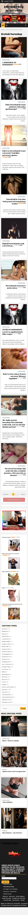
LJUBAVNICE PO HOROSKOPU (11, 64)
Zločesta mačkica (11, 537)
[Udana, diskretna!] (14, 579)
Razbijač (4, 684)
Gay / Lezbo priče (6, 664)
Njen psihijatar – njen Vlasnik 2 (12, 833)
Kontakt (22, 900)
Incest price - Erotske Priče (9, 891)
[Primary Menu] (7, 25)
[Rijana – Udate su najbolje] (14, 726)
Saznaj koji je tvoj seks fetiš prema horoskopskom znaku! (14, 201)
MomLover (4, 679)
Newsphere (15, 905)
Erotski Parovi (5, 656)
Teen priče (4, 692)
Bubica (7, 587)
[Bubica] (14, 595)
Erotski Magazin (6, 654)
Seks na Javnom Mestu (8, 687)
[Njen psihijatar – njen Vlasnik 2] (14, 818)
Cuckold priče (5, 639)
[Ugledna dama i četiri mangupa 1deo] (14, 757)
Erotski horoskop (5, 59)
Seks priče (4, 689)
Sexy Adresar (15, 900)
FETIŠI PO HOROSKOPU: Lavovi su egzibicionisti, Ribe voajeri (12, 332)
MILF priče (4, 677)
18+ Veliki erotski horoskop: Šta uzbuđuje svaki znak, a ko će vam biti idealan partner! (13, 423)
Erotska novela (5, 649)
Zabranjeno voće (6, 699)
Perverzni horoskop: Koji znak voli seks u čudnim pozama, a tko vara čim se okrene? (15, 472)
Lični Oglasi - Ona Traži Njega (10, 889)
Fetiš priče (4, 659)
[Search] (26, 25)
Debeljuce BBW (6, 641)
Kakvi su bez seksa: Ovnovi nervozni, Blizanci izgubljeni (14, 376)
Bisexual (4, 634)
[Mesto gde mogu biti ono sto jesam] (14, 563)
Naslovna (5, 896)
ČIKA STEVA (5, 636)
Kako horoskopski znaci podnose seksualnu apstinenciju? (15, 107)
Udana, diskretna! (10, 571)
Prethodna (5, 494)
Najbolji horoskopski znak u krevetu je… (13, 245)
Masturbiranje (5, 674)
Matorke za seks (7, 894)
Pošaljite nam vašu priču (18, 898)
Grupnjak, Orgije (6, 666)
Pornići (3, 682)
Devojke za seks (6, 644)
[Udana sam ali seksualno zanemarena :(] (14, 613)
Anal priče (4, 629)
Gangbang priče (6, 661)
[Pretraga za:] (11, 708)
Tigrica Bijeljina (7, 802)
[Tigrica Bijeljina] (14, 787)
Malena (4, 672)
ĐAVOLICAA (5, 646)
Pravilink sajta (7, 900)
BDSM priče (5, 631)
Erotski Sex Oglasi (7, 884)
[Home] (3, 25)
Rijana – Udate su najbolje (10, 740)
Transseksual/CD (6, 694)
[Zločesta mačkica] (14, 545)
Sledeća (23, 494)
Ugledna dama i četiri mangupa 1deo (14, 771)
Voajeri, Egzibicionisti (7, 697)
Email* (3, 876)
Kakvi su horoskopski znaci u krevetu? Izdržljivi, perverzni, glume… (14, 154)
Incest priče (5, 669)
